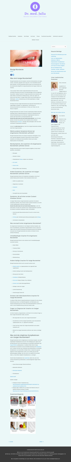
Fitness (11, 71)
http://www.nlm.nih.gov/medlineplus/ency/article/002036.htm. (26, 391)
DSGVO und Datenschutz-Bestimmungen (44, 452)
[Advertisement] (35, 26)
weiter (42, 441)
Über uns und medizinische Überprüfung (26, 452)
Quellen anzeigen (13, 379)
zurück (11, 441)
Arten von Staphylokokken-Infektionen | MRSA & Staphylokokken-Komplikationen (57, 60)
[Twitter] (13, 75)
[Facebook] (11, 75)
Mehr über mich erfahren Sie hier (58, 112)
